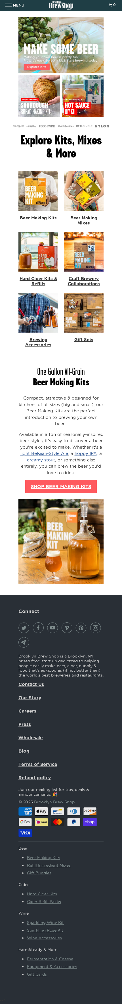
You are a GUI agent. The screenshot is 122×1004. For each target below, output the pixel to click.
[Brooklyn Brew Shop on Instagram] (96, 627)
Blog (24, 751)
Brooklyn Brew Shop (54, 802)
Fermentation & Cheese (50, 958)
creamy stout (41, 460)
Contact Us (31, 684)
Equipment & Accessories (52, 966)
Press (24, 724)
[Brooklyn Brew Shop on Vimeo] (68, 627)
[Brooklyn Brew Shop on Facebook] (39, 627)
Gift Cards (37, 974)
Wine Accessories (44, 937)
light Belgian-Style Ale (44, 453)
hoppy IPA (86, 453)
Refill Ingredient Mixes (49, 865)
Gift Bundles (39, 872)
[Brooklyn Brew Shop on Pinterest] (82, 627)
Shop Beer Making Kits (61, 486)
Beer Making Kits (43, 857)
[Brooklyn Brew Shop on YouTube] (53, 627)
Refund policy (34, 777)
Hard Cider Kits (42, 893)
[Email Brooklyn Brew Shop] (24, 642)
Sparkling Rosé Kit (45, 930)
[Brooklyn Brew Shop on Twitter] (24, 627)
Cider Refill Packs (44, 901)
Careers (27, 711)
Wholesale (30, 737)
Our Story (29, 697)
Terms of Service (37, 764)
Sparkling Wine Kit (45, 922)
